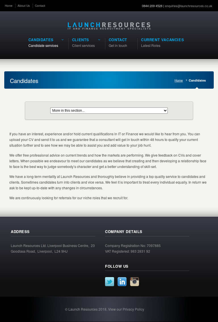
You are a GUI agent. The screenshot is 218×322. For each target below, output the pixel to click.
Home (8, 6)
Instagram (134, 281)
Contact (40, 6)
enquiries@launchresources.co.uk (188, 5)
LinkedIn (122, 281)
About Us (24, 6)
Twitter (109, 281)
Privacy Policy (133, 309)
